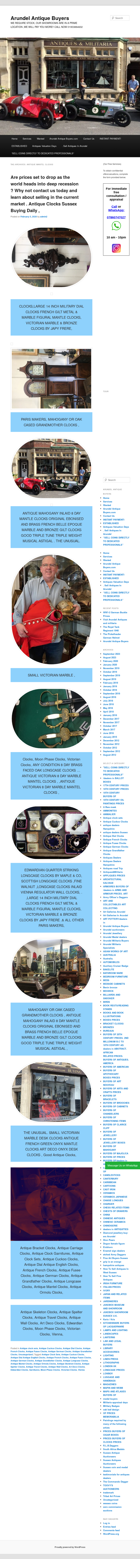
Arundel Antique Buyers (40, 18)
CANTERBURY (110, 1178)
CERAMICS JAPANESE (115, 1196)
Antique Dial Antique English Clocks (28, 1357)
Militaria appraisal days (115, 1402)
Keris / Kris (109, 1319)
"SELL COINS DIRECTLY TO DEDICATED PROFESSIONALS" (116, 771)
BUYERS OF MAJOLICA (115, 1153)
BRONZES (108, 1027)
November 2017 (111, 722)
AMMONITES (110, 810)
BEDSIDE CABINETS (114, 983)
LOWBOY (108, 1373)
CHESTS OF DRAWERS (115, 1211)
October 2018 (110, 689)
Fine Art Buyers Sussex (115, 1258)
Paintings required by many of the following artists (114, 1424)
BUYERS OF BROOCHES (116, 1102)
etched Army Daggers (114, 1254)
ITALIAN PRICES (112, 1286)
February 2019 (110, 682)
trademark (108, 1492)
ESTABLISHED (19, 146)
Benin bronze (110, 987)
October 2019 (110, 671)
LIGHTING (108, 1355)
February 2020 (110, 661)
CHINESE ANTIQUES (114, 1218)
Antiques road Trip (113, 868)
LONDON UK (109, 1366)
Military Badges (111, 1406)
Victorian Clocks (69, 1369)
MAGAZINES (109, 1384)
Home (14, 138)
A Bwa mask (109, 807)
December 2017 (111, 718)
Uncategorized (25, 1354)
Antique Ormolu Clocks (44, 1363)
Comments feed (111, 1530)
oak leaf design (111, 1409)
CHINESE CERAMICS (114, 1221)
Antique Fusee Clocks (36, 1351)
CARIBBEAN (109, 1182)
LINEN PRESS (110, 1359)
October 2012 (110, 747)
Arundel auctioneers (113, 929)
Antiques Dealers (112, 857)
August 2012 (109, 754)
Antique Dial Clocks (72, 1348)
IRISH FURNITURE (112, 1283)
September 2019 (111, 675)
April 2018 (108, 711)
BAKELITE (108, 969)
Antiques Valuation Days (44, 146)
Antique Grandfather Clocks (48, 1360)
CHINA (106, 1214)
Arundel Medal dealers (115, 937)
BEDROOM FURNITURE (115, 976)
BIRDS (106, 1001)
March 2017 (109, 729)
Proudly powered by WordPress (70, 1547)
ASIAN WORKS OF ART (115, 951)
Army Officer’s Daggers (115, 897)
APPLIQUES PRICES (114, 875)
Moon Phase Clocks (50, 1369)
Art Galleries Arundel (114, 911)
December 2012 (111, 740)
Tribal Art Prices (111, 1496)
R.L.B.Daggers (110, 1445)
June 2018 (108, 704)
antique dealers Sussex (115, 832)
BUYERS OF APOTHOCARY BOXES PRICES (111, 1074)
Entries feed (109, 1526)
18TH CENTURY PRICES (116, 789)
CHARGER (108, 1203)
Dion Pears (109, 1240)
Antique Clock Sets (51, 1354)
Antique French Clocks (57, 1357)
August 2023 (109, 657)
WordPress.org (111, 1533)
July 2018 (108, 700)
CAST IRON (109, 1189)
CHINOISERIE (110, 1225)
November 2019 (111, 668)
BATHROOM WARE (113, 973)
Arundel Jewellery (112, 933)
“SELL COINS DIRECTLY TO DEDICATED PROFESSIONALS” (43, 153)
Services (27, 138)
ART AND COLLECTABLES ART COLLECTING (114, 904)
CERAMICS (109, 1193)
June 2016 (108, 733)
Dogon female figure (114, 1243)
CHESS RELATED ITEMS (116, 1207)
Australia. (108, 958)
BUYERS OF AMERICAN (116, 1066)
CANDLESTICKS (111, 1175)
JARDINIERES (110, 1301)
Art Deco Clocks (77, 1366)
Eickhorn (108, 1247)
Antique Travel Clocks (36, 1366)
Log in (106, 1523)
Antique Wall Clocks (58, 1366)
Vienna (81, 1369)
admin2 (43, 216)
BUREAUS (108, 1030)
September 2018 (111, 693)
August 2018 (109, 697)
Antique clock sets (29, 1348)
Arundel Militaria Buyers (116, 940)
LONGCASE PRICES (114, 1369)
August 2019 (109, 679)
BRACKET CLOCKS (113, 1023)
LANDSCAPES (110, 1333)
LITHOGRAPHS (111, 1362)
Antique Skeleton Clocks (69, 1363)
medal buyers (110, 1398)
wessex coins (110, 1503)
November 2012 (111, 744)
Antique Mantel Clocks (21, 1363)
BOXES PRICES (111, 1019)
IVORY (106, 1290)
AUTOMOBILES (111, 962)
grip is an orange (112, 1261)
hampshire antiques (113, 1265)
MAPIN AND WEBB (113, 1387)
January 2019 (110, 686)
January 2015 (110, 736)
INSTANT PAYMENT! (110, 138)
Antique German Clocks (59, 1351)
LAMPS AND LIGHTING (115, 1330)
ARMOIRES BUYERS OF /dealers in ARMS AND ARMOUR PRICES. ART (116, 890)
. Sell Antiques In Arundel (74, 146)
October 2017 (110, 725)
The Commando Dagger (115, 1481)
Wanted (40, 138)
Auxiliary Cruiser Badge (115, 965)
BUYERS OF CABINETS (115, 1106)
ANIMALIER (109, 814)
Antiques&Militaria (113, 872)
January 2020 (110, 664)
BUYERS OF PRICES (114, 1157)
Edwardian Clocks (19, 1369)
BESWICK (108, 991)
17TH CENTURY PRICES (116, 785)
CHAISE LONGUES (113, 1200)
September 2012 (111, 751)
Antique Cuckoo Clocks (50, 1348)
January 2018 (110, 715)
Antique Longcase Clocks (75, 1360)
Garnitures (34, 1369)
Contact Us (88, 138)
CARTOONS (109, 1185)
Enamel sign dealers (114, 1250)
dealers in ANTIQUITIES (115, 1229)
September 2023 (111, 653)
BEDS (106, 980)
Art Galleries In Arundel (115, 915)
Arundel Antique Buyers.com (64, 138)
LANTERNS (109, 1337)
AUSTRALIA (109, 955)
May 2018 (108, 708)
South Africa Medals (113, 1449)
